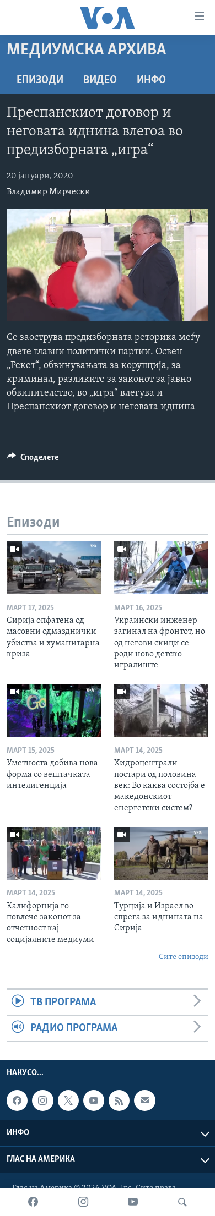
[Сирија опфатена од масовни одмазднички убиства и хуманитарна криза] (54, 567)
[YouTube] (133, 1202)
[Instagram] (83, 1202)
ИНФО (151, 80)
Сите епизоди (183, 957)
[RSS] (119, 1100)
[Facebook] (33, 1202)
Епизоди (40, 80)
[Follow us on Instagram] (42, 1100)
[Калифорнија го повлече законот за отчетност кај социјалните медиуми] (54, 853)
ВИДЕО (100, 80)
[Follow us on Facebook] (17, 1100)
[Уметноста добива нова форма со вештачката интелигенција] (54, 710)
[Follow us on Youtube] (93, 1100)
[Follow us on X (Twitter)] (68, 1100)
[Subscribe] (144, 1100)
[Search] (182, 1202)
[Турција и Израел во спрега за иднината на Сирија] (161, 853)
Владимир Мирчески (48, 192)
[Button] (32, 460)
